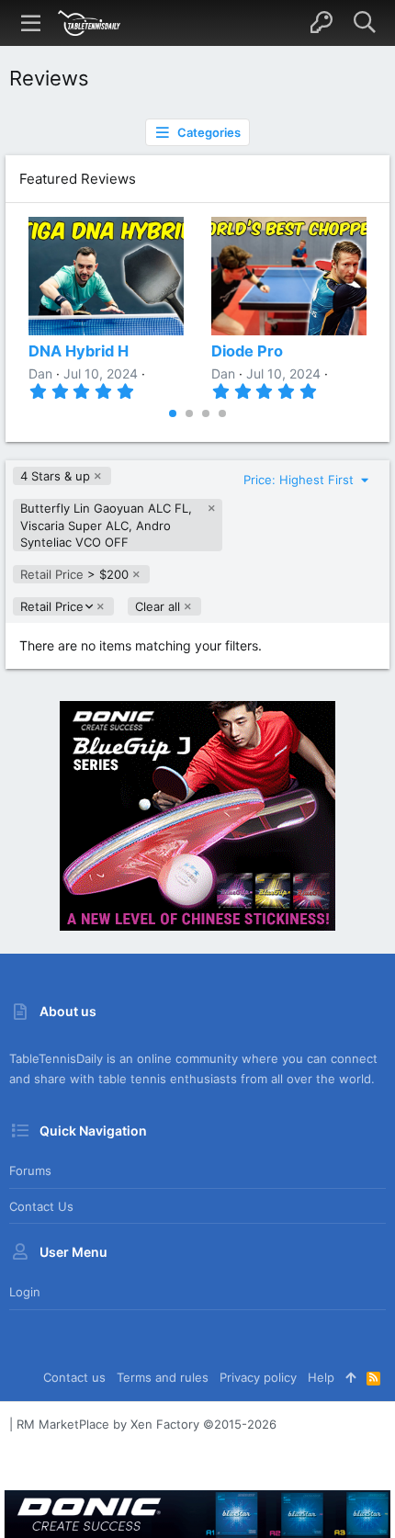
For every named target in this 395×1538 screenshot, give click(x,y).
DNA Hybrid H (78, 351)
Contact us (41, 1206)
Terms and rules (163, 1377)
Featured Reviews (77, 178)
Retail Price (51, 607)
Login (24, 1291)
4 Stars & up (55, 476)
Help (321, 1377)
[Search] (364, 23)
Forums (30, 1170)
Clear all (157, 606)
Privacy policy (258, 1377)
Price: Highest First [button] (300, 479)
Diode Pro (247, 351)
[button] (31, 23)
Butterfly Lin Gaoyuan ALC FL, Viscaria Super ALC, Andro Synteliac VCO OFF (106, 524)
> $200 (74, 574)
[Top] (350, 1377)
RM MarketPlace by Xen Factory (146, 1424)
